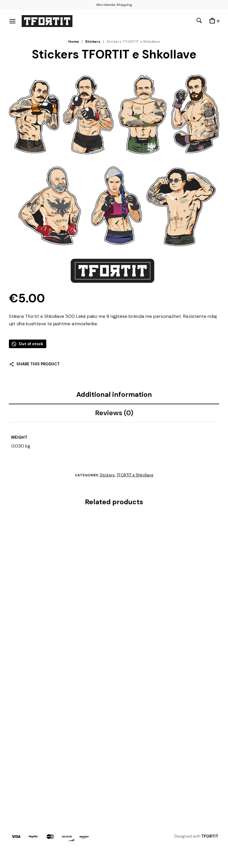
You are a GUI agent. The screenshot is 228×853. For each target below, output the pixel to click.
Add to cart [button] (22, 635)
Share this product (38, 364)
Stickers (92, 41)
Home (73, 41)
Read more (20, 780)
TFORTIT (209, 836)
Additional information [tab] (114, 394)
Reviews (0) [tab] (114, 412)
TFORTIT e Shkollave (135, 475)
